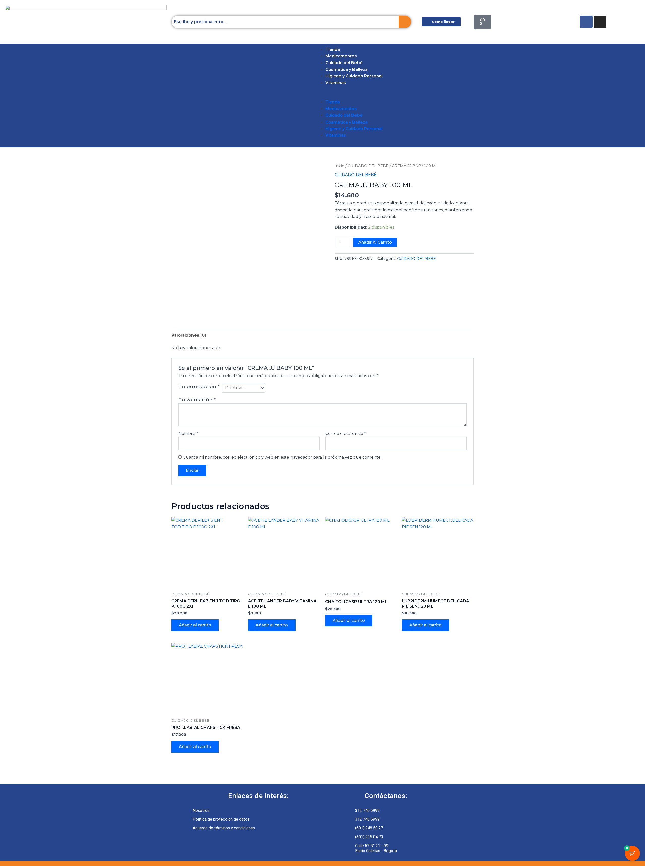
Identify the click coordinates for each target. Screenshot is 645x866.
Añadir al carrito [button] (195, 625)
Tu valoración (197, 400)
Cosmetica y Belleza (346, 69)
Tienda (332, 49)
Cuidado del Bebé (344, 62)
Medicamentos (341, 56)
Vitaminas (335, 82)
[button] (17, 95)
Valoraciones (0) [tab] (188, 335)
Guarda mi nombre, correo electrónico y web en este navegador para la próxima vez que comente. (282, 457)
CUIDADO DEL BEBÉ (368, 166)
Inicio (339, 166)
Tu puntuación (198, 386)
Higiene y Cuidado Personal (353, 76)
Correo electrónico (345, 433)
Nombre (188, 433)
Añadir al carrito (375, 242)
